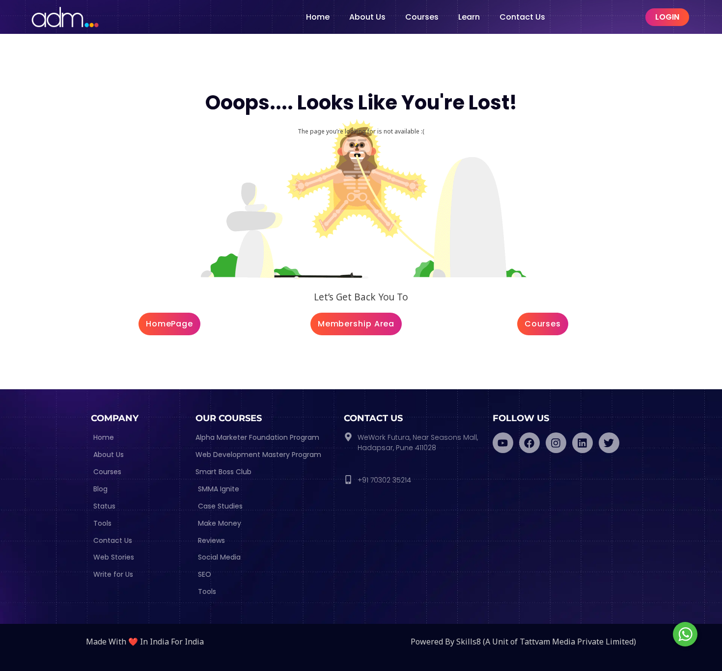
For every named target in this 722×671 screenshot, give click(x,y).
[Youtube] (503, 442)
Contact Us (522, 17)
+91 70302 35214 (384, 480)
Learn (469, 17)
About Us (367, 17)
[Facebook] (529, 442)
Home (318, 17)
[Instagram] (556, 442)
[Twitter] (609, 442)
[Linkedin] (582, 442)
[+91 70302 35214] (348, 479)
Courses (422, 17)
